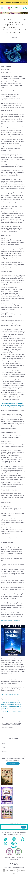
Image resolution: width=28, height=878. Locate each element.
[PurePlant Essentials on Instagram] (15, 864)
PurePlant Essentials (12, 867)
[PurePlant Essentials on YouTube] (18, 864)
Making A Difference (10, 857)
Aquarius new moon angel (14, 704)
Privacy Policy (14, 859)
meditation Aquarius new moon (13, 711)
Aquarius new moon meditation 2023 (11, 706)
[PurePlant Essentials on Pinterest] (13, 864)
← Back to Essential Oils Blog (14, 823)
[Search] (24, 8)
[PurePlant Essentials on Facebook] (10, 864)
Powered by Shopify (20, 867)
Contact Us (20, 857)
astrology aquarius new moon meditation (12, 708)
